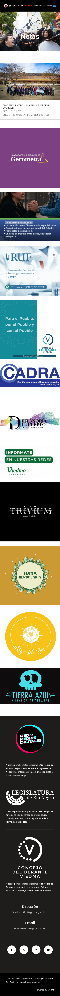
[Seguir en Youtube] (48, 949)
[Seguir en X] (24, 949)
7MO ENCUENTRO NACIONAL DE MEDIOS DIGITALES (26, 106)
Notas (21, 110)
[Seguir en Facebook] (11, 949)
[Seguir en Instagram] (36, 949)
